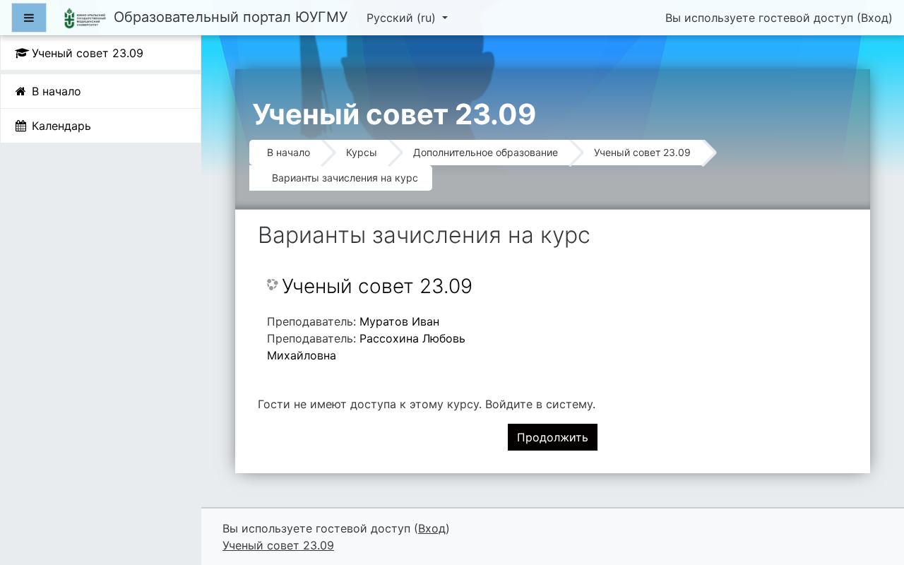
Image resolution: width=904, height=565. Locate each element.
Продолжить (552, 437)
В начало (288, 152)
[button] (872, 495)
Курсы (361, 152)
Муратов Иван (399, 321)
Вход (874, 18)
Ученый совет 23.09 (642, 152)
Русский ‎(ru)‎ (403, 18)
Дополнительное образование (485, 152)
